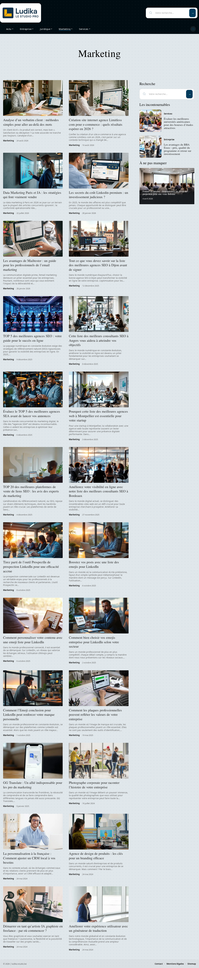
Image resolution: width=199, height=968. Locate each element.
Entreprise (169, 139)
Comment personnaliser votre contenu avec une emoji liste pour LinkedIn (32, 639)
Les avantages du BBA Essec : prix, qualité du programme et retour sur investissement (177, 149)
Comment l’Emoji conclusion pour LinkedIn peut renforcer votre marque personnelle (29, 714)
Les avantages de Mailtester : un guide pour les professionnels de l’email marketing (29, 265)
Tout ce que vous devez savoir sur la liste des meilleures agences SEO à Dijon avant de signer (98, 265)
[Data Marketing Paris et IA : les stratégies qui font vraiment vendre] (33, 170)
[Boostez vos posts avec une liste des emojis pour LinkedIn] (98, 540)
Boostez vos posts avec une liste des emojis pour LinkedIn (94, 564)
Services (168, 113)
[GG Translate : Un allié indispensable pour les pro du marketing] (33, 761)
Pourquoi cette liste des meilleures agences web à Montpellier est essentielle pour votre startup (98, 415)
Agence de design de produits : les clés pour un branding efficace (96, 855)
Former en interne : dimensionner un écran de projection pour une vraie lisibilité (165, 193)
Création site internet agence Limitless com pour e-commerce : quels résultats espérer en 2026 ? (95, 124)
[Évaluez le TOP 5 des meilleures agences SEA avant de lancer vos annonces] (33, 389)
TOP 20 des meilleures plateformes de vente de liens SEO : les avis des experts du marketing (31, 491)
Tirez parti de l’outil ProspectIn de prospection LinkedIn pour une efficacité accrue (31, 566)
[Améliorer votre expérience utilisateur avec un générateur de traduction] (98, 904)
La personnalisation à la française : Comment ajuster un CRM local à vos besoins (29, 858)
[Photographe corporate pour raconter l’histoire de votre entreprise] (98, 761)
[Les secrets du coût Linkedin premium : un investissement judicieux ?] (98, 170)
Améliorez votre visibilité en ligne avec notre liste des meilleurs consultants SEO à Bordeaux (98, 491)
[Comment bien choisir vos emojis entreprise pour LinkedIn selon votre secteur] (98, 615)
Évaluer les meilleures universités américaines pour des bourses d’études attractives (178, 123)
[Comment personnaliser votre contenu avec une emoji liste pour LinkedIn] (33, 615)
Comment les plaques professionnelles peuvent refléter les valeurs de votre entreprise (95, 714)
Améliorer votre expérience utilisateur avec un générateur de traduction (98, 928)
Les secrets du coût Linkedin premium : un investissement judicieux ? (98, 194)
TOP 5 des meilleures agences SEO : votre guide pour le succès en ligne (32, 338)
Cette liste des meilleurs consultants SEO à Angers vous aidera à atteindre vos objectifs (98, 340)
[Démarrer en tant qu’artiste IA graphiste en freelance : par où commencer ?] (33, 904)
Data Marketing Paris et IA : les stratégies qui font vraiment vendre (32, 194)
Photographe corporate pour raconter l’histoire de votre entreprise (94, 784)
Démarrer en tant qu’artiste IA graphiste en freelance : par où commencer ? (33, 928)
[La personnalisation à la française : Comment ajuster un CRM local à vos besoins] (33, 831)
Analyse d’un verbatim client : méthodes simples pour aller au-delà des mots (31, 122)
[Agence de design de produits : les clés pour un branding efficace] (98, 831)
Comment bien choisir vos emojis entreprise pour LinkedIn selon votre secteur (94, 642)
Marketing (8, 140)
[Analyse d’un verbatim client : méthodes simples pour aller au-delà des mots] (33, 98)
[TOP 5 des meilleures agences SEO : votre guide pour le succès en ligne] (33, 314)
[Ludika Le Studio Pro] (20, 13)
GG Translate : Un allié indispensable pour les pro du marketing (32, 784)
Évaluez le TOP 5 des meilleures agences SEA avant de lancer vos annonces (31, 413)
